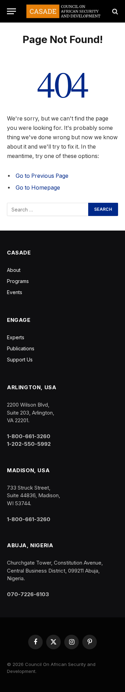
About (13, 270)
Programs (18, 281)
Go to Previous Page (42, 176)
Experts (15, 337)
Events (14, 292)
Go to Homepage (38, 187)
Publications (20, 348)
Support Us (20, 359)
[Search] (114, 11)
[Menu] (11, 11)
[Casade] (63, 11)
